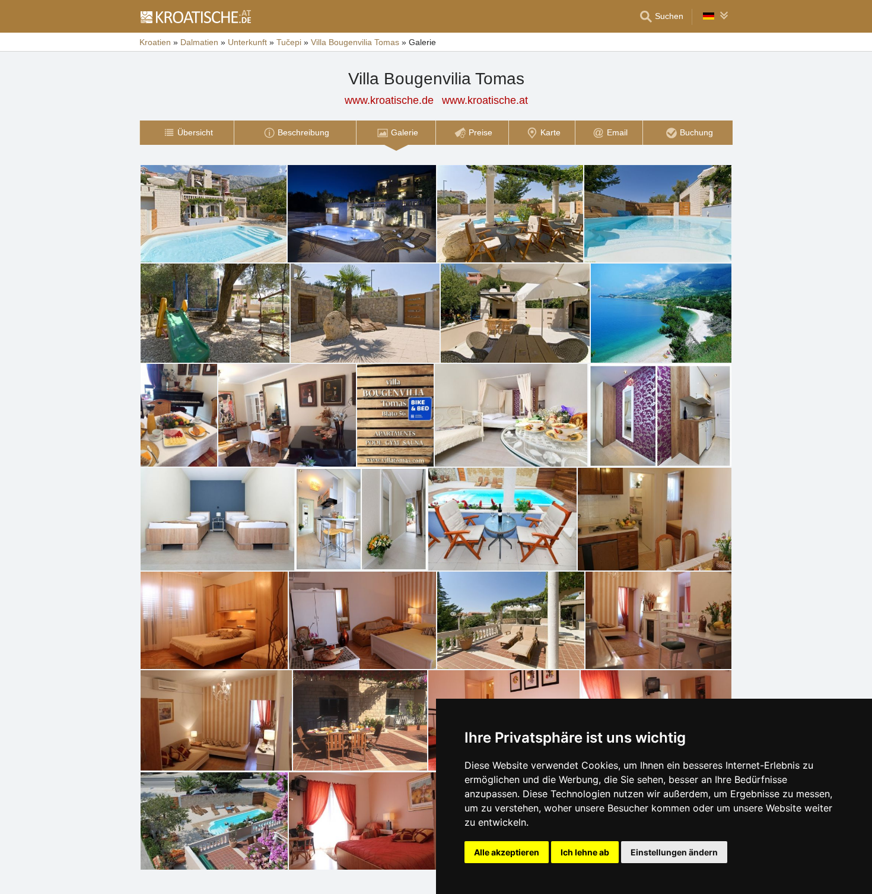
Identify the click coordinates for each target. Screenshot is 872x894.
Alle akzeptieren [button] (506, 852)
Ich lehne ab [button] (585, 852)
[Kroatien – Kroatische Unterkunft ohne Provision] (195, 16)
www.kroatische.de (389, 100)
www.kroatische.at (485, 100)
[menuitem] (186, 133)
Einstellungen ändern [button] (674, 852)
